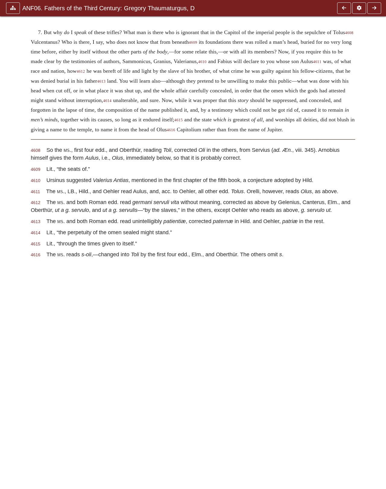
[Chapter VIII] (374, 8)
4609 (193, 42)
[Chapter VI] (344, 8)
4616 (171, 130)
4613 (101, 81)
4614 (107, 101)
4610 (202, 62)
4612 (81, 71)
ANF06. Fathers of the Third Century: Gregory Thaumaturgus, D (108, 8)
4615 (178, 120)
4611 (317, 62)
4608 (349, 33)
